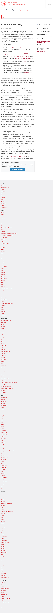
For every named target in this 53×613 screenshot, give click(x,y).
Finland (2, 517)
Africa (2, 189)
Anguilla (3, 334)
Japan (2, 426)
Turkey (2, 479)
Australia (3, 582)
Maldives (3, 446)
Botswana (3, 218)
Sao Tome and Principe (6, 288)
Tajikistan (3, 473)
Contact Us (3, 203)
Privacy (2, 205)
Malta (2, 544)
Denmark (3, 513)
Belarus (2, 499)
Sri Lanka (3, 469)
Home (2, 10)
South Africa (4, 297)
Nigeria (2, 284)
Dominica (3, 349)
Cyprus (14, 10)
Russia (2, 463)
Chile (2, 341)
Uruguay (3, 390)
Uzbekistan (3, 485)
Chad (2, 229)
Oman (2, 453)
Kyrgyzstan (3, 438)
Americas (3, 191)
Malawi (2, 268)
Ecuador (3, 353)
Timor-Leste (4, 477)
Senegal (3, 290)
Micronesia (3, 590)
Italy (2, 532)
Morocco (3, 276)
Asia (2, 193)
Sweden (3, 571)
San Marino (3, 562)
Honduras (3, 365)
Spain (2, 569)
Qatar (2, 461)
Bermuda (3, 330)
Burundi (3, 222)
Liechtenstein (4, 536)
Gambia (3, 251)
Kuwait (2, 436)
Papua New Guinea (5, 598)
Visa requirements (5, 187)
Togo (2, 307)
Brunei (2, 409)
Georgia (3, 415)
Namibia (3, 280)
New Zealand (4, 594)
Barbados (3, 326)
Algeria (2, 212)
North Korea (4, 432)
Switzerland (3, 573)
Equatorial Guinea (5, 243)
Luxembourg (4, 540)
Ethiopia (3, 247)
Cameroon (3, 224)
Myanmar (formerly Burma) (7, 450)
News (2, 199)
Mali (2, 270)
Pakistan (3, 455)
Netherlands (4, 552)
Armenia (3, 399)
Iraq (2, 422)
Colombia (3, 343)
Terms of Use (4, 207)
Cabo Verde (3, 225)
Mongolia (3, 448)
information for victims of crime (17, 156)
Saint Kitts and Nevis (6, 378)
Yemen (2, 488)
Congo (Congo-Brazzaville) (7, 235)
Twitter (26, 53)
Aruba (2, 332)
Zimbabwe (3, 315)
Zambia (2, 313)
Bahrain (3, 403)
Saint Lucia (3, 380)
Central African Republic (6, 227)
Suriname (3, 384)
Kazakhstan (3, 430)
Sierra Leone (4, 294)
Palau (2, 596)
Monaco (3, 548)
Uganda (3, 311)
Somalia (3, 295)
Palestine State (4, 457)
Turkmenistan (4, 481)
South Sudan (4, 299)
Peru (2, 376)
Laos (2, 440)
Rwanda (3, 286)
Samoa (2, 600)
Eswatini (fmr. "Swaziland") (7, 303)
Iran (2, 420)
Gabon (2, 249)
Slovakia (3, 566)
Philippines (3, 459)
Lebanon (3, 442)
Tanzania (3, 305)
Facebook (5, 55)
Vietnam (3, 487)
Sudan (2, 301)
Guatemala (3, 359)
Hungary (3, 527)
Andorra (3, 495)
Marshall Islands (5, 588)
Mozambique (4, 278)
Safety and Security (23, 10)
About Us (3, 201)
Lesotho (3, 260)
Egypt (2, 241)
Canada (2, 339)
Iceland (2, 529)
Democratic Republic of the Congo (9, 233)
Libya (2, 264)
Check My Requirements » (18, 169)
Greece (2, 523)
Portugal (3, 558)
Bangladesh (3, 405)
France (2, 519)
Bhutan (2, 407)
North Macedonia (5, 542)
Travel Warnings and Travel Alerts (22, 58)
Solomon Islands (5, 602)
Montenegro (4, 550)
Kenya (2, 259)
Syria (2, 471)
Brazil (2, 338)
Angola (2, 214)
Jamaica (3, 367)
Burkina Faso (4, 220)
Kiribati (2, 586)
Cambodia (3, 411)
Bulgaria (3, 505)
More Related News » (41, 51)
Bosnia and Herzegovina (6, 503)
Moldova (3, 546)
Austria (2, 497)
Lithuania (3, 538)
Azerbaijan (3, 401)
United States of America (7, 388)
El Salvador (3, 355)
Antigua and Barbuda (6, 320)
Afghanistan (4, 397)
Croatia (2, 507)
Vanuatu (3, 608)
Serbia (2, 564)
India (2, 417)
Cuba (2, 347)
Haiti (2, 363)
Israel (2, 424)
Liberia (2, 262)
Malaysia (3, 444)
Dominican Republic (5, 351)
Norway (3, 554)
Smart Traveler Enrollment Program (19, 48)
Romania (3, 560)
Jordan (2, 428)
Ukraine (3, 575)
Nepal (2, 452)
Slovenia (3, 567)
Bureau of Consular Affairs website (20, 56)
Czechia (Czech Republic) (6, 511)
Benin (2, 216)
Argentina (3, 322)
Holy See (3, 525)
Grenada (3, 357)
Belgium (3, 501)
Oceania (3, 197)
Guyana (2, 361)
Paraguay (3, 374)
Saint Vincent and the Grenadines (9, 382)
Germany (3, 521)
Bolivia (2, 336)
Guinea (2, 257)
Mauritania (3, 272)
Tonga (2, 604)
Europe (8, 10)
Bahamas (3, 324)
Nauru (2, 592)
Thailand (3, 475)
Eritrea (2, 245)
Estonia (2, 515)
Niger (2, 282)
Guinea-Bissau (4, 255)
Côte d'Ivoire (4, 237)
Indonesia (3, 418)
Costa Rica (3, 345)
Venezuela (3, 392)
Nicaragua (3, 371)
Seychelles (3, 292)
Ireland (2, 531)
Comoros (3, 231)
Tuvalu (2, 606)
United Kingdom (5, 577)
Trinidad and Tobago (6, 386)
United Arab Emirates (6, 483)
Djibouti (3, 239)
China (2, 413)
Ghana (2, 253)
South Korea (4, 434)
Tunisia (2, 309)
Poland (2, 556)
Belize (2, 328)
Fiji (1, 584)
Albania (2, 494)
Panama (3, 373)
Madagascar (4, 266)
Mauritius (3, 274)
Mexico (2, 369)
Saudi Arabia (4, 465)
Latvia (2, 534)
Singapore (3, 467)
